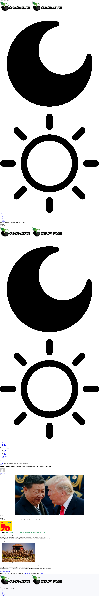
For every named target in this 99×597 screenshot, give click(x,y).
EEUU (3, 463)
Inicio (0, 463)
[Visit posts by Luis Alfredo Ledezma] (2, 472)
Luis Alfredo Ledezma (2, 473)
